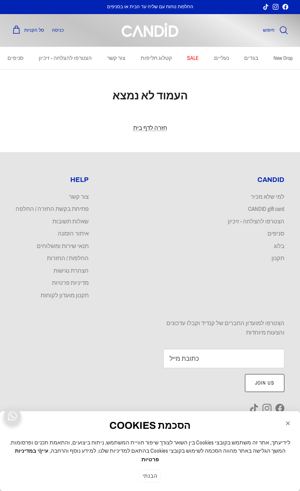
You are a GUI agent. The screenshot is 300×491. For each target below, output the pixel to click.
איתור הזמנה (73, 233)
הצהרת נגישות (71, 270)
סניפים (15, 57)
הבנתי (150, 476)
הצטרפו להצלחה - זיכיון (65, 57)
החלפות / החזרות (68, 258)
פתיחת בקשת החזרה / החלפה (52, 209)
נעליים (221, 57)
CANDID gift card (266, 209)
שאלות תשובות (70, 221)
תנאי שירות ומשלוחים (63, 246)
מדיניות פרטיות (70, 283)
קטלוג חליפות (156, 57)
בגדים (251, 57)
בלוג (279, 246)
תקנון (277, 258)
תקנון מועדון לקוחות (65, 295)
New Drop (283, 57)
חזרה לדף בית (150, 128)
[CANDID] (150, 30)
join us (264, 382)
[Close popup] (288, 423)
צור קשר (116, 57)
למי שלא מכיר (267, 196)
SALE (193, 57)
